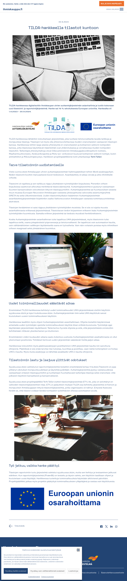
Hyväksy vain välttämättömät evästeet (47, 571)
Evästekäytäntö (34, 577)
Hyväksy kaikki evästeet (15, 571)
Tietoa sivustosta (47, 577)
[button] (78, 550)
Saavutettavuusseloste (112, 572)
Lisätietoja (73, 571)
